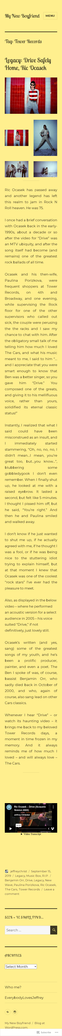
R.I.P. (45, 875)
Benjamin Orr (14, 880)
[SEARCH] (53, 930)
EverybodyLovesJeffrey (24, 998)
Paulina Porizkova (26, 885)
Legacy (20, 875)
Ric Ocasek (48, 885)
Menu (50, 15)
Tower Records (29, 889)
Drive (29, 880)
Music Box (33, 875)
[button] (16, 138)
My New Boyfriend (22, 16)
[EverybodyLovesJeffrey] (15, 1012)
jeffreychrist (18, 871)
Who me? (13, 987)
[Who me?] (8, 1012)
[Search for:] (27, 930)
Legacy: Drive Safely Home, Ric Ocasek (28, 63)
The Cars (11, 889)
